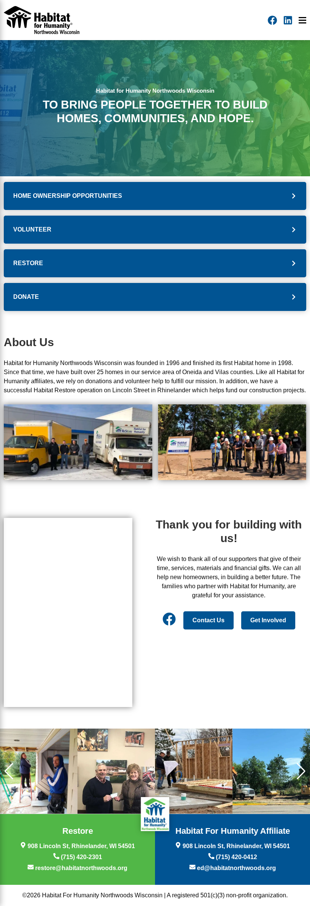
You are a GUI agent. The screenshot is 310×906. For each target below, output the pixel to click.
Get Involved (268, 620)
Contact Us (208, 620)
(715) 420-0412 (235, 857)
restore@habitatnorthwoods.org (80, 868)
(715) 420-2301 (80, 857)
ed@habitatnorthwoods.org (235, 868)
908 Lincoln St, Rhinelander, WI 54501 (80, 846)
